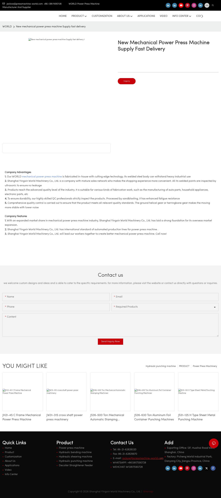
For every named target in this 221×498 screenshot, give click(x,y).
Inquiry (127, 81)
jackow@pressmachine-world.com (25, 4)
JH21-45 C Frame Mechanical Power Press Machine (21, 417)
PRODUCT (184, 366)
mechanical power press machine (42, 176)
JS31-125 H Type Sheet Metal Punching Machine (196, 417)
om (142, 458)
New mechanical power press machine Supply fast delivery (51, 26)
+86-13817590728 (56, 4)
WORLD (7, 26)
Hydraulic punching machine (161, 366)
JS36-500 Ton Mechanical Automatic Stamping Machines (107, 418)
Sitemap (148, 491)
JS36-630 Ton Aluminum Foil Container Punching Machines (154, 417)
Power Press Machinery (205, 366)
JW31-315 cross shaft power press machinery (64, 417)
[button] (202, 16)
